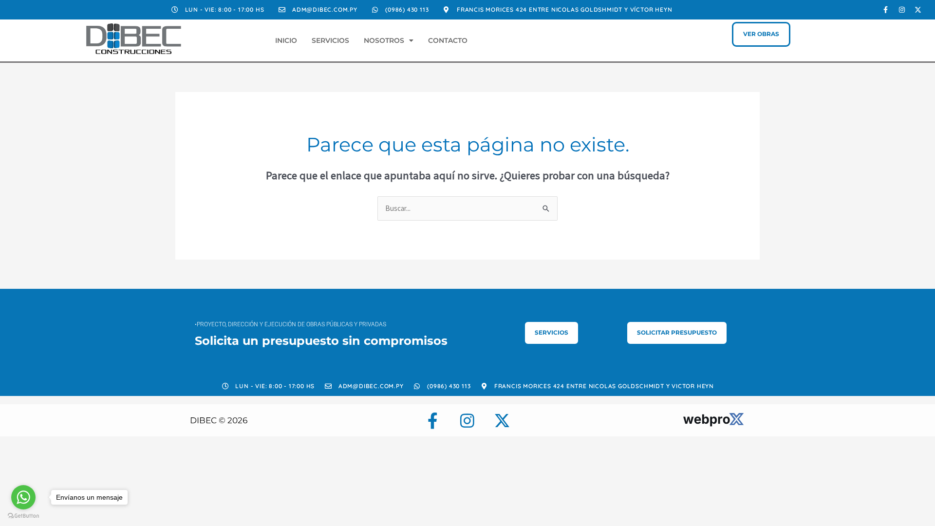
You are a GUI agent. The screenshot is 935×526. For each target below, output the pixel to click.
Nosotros (384, 40)
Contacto (448, 40)
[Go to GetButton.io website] (23, 516)
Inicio (286, 40)
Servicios (330, 40)
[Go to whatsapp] (23, 497)
